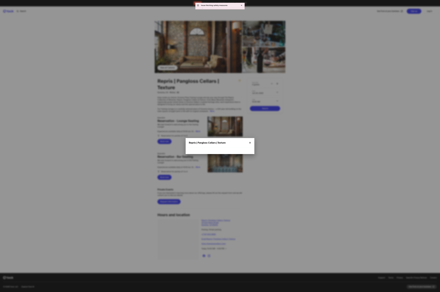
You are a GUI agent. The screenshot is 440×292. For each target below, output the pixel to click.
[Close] (250, 142)
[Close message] (241, 5)
